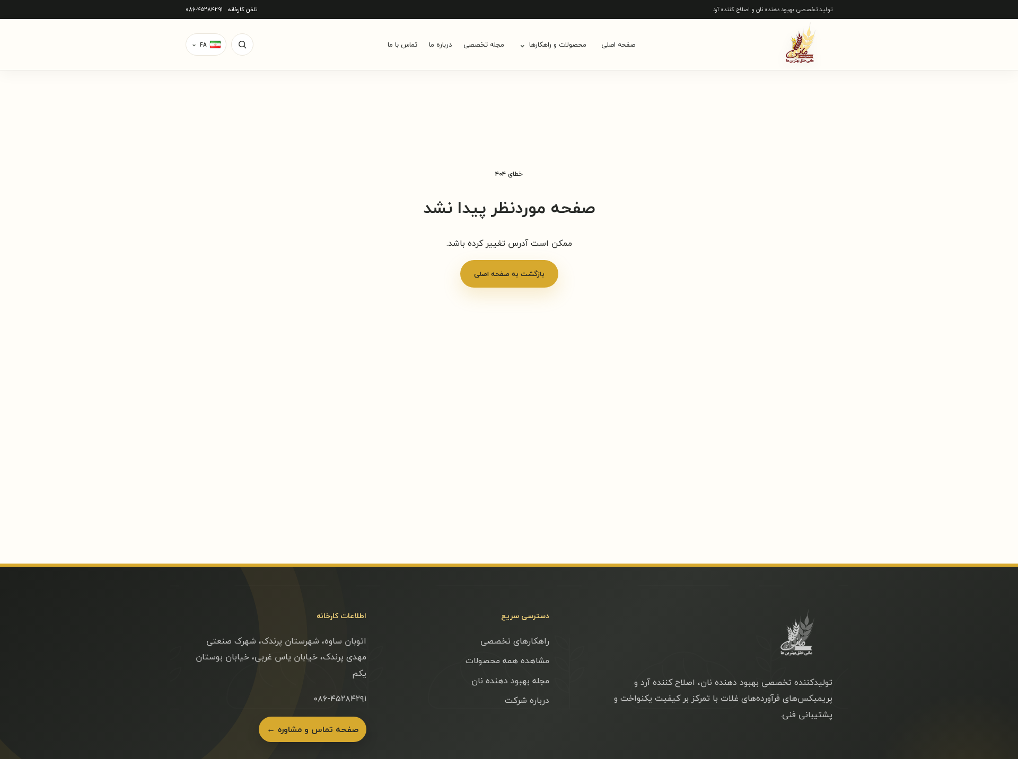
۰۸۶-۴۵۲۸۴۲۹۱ (204, 9)
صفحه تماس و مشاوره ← (312, 729)
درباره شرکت (527, 700)
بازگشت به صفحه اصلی (509, 274)
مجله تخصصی (483, 44)
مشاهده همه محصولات (507, 660)
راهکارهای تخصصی (514, 640)
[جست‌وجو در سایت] (242, 44)
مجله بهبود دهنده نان (510, 680)
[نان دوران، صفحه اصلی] (800, 44)
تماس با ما (402, 44)
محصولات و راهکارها (552, 44)
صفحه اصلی (618, 44)
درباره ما (440, 44)
